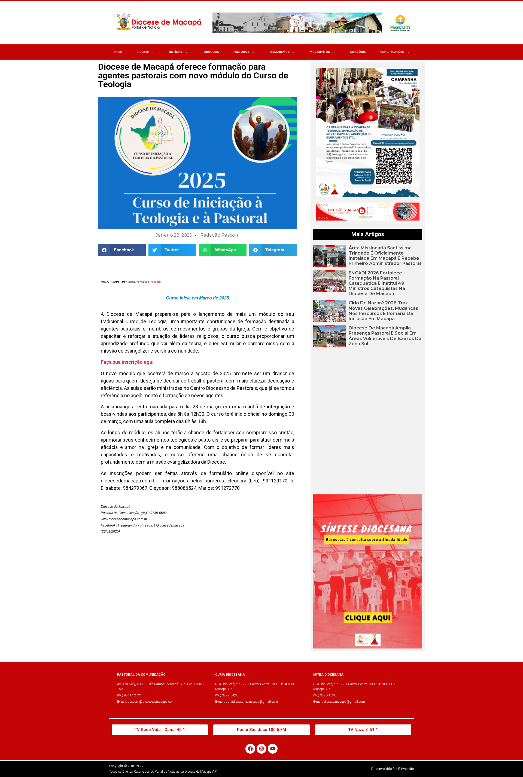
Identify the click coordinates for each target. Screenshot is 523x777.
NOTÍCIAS (176, 52)
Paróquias (211, 52)
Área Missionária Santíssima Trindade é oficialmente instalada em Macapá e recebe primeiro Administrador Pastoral (385, 255)
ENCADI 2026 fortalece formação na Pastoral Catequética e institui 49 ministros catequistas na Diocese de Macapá (377, 283)
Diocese (143, 52)
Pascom (155, 281)
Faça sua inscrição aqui (127, 362)
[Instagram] (261, 749)
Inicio (118, 52)
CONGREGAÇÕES (392, 52)
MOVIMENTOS (320, 52)
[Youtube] (273, 749)
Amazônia (358, 52)
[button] (122, 250)
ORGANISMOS (280, 52)
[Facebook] (250, 749)
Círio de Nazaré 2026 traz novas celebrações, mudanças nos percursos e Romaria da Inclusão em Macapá (383, 310)
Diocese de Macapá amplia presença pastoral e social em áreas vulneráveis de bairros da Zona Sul (385, 335)
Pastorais (241, 52)
